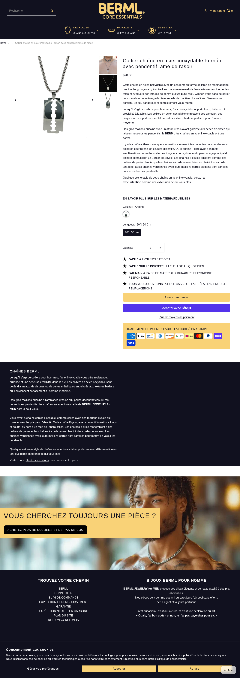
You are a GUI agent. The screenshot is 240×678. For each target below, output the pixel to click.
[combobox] (27, 10)
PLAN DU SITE (63, 615)
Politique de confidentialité (171, 658)
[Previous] (16, 100)
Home (3, 43)
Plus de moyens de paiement (176, 317)
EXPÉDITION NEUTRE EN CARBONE (63, 611)
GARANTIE (63, 606)
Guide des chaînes (37, 460)
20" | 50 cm (132, 232)
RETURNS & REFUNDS (63, 620)
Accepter (119, 668)
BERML (63, 588)
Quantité (128, 247)
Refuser (195, 668)
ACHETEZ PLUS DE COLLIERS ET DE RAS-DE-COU (45, 529)
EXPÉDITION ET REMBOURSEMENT (63, 602)
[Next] (92, 100)
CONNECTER (63, 593)
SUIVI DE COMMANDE (63, 597)
